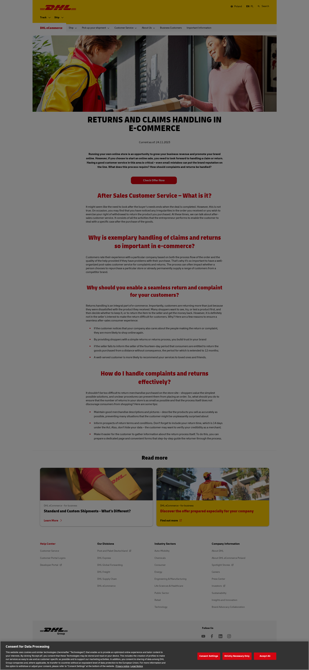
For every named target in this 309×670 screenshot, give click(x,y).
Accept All (265, 656)
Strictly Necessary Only (237, 656)
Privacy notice (122, 666)
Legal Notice (136, 666)
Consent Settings (208, 656)
